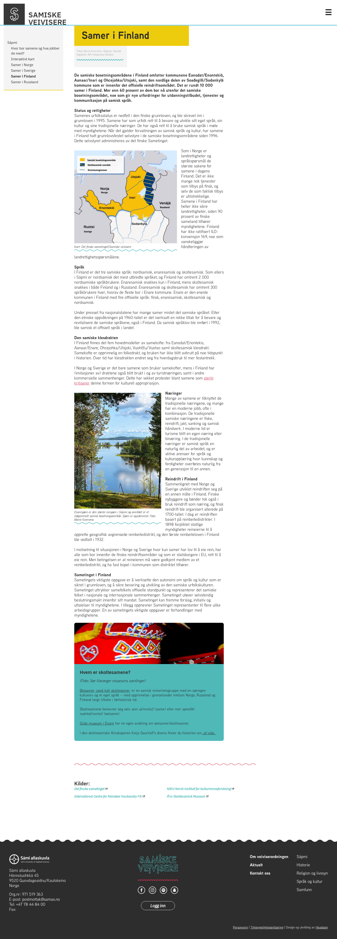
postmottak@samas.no (41, 899)
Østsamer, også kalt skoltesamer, (105, 690)
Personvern (240, 927)
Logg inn (158, 905)
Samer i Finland (23, 76)
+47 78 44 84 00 (30, 904)
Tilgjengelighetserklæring (267, 927)
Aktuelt (256, 864)
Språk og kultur (310, 881)
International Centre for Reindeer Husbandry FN (108, 796)
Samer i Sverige (23, 70)
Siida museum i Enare (97, 723)
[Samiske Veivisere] (14, 14)
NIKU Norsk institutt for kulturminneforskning (199, 788)
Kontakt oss (260, 873)
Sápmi (12, 42)
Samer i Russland (24, 81)
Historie (303, 864)
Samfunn (304, 889)
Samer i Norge (22, 64)
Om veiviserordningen (269, 856)
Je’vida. (209, 733)
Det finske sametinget (89, 788)
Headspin (322, 927)
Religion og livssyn (312, 873)
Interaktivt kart (22, 58)
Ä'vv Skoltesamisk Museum (186, 796)
